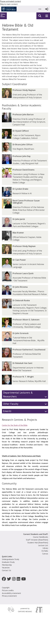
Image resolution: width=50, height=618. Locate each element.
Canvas (45, 553)
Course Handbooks (40, 537)
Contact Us (6, 570)
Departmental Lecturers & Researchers (18, 394)
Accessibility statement (11, 593)
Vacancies (6, 567)
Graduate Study (8, 562)
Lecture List (43, 545)
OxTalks (45, 551)
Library (45, 548)
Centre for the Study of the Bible (14, 425)
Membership (7, 565)
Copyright (6, 587)
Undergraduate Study (10, 559)
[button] (39, 9)
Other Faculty (10, 403)
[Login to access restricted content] (46, 9)
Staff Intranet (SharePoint (37, 539)
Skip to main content (8, 4)
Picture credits (8, 590)
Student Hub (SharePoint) (37, 542)
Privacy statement (9, 596)
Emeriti (7, 411)
